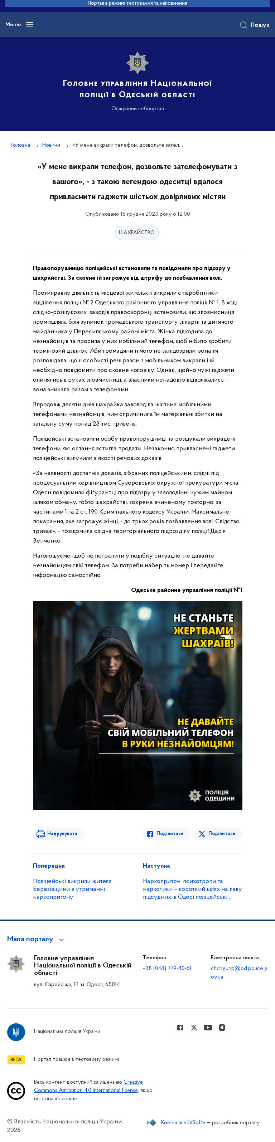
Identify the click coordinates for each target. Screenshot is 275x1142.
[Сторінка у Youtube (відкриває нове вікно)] (208, 1027)
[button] (36, 939)
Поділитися (169, 834)
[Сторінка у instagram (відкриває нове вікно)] (222, 1027)
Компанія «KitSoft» (183, 1123)
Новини (51, 145)
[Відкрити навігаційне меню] (29, 24)
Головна (20, 145)
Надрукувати (62, 834)
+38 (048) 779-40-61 (167, 968)
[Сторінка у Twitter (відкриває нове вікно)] (194, 1027)
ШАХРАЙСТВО (137, 233)
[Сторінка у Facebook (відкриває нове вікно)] (180, 1027)
